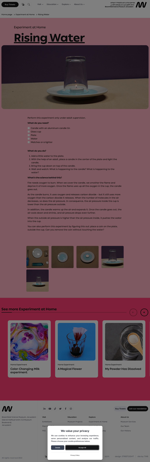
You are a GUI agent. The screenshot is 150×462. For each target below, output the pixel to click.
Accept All (82, 448)
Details (57, 448)
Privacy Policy (75, 455)
